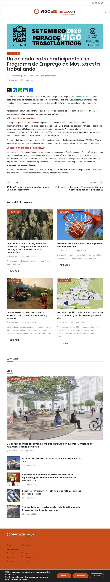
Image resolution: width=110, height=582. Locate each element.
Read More (14, 271)
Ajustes (97, 575)
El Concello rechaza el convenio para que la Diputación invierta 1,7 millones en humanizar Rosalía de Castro (49, 445)
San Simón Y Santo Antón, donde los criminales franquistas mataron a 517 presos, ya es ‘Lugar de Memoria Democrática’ (27, 248)
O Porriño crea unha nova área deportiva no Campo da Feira (79, 245)
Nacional (10, 557)
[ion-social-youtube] (99, 3)
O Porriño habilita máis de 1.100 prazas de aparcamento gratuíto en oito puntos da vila (80, 315)
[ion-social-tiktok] (102, 3)
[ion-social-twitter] (93, 3)
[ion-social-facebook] (89, 3)
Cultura (10, 561)
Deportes (25, 561)
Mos (97, 143)
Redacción (13, 80)
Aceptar (64, 575)
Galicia (24, 553)
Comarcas (13, 53)
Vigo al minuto (31, 379)
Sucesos (10, 553)
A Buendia (63, 322)
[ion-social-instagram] (96, 3)
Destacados (14, 379)
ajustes (24, 579)
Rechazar (80, 575)
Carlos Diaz (64, 250)
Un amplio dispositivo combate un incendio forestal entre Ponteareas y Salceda (27, 315)
